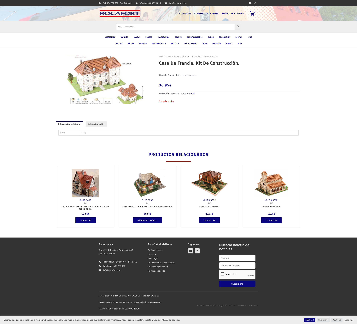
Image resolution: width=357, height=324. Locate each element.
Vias (240, 43)
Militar (119, 43)
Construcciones (195, 37)
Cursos (198, 13)
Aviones (124, 37)
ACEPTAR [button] (310, 320)
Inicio (161, 56)
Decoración (224, 37)
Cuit (182, 56)
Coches (178, 37)
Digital (239, 37)
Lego (250, 37)
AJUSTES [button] (337, 320)
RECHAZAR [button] (323, 320)
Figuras (143, 43)
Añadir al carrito (147, 220)
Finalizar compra (233, 13)
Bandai (137, 37)
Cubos (211, 37)
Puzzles (175, 43)
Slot (205, 43)
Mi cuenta (213, 13)
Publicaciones (159, 43)
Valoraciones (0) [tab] (96, 124)
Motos (131, 43)
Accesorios (110, 37)
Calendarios (164, 37)
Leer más (349, 320)
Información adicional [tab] (69, 124)
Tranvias (216, 43)
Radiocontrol (190, 43)
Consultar (85, 220)
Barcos (148, 37)
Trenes (229, 43)
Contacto (185, 13)
